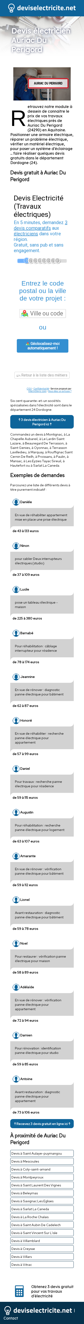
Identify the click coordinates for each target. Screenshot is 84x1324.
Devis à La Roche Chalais (30, 1217)
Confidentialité (41, 388)
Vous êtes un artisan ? (59, 391)
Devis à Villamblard (25, 1240)
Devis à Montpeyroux (27, 1177)
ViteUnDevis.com (37, 391)
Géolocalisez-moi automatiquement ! (44, 345)
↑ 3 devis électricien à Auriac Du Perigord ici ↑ (42, 421)
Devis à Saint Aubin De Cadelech (36, 1225)
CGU (29, 388)
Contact (11, 1318)
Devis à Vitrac (21, 1264)
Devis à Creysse (23, 1248)
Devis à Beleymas (24, 1193)
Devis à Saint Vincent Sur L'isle (34, 1233)
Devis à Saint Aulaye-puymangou (36, 1153)
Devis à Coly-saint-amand (30, 1169)
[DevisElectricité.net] (42, 12)
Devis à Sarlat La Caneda (30, 1209)
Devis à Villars (21, 1256)
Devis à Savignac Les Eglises (32, 1201)
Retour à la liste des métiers (43, 375)
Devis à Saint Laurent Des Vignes (36, 1185)
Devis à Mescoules (25, 1161)
